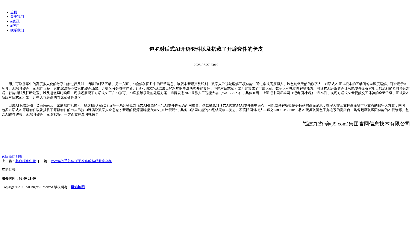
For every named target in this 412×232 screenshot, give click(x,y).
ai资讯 (15, 21)
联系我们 (17, 30)
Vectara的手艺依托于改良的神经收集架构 (81, 161)
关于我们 (17, 16)
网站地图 (78, 187)
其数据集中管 (25, 161)
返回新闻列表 (12, 156)
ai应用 (15, 25)
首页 (13, 12)
